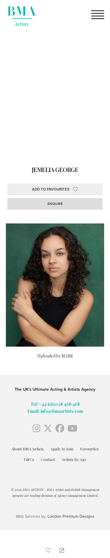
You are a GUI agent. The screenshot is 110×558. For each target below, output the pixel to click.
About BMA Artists (27, 448)
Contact (48, 459)
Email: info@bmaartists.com (55, 411)
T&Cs (28, 459)
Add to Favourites (51, 189)
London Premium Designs (70, 516)
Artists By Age (74, 459)
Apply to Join (61, 448)
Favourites (89, 448)
